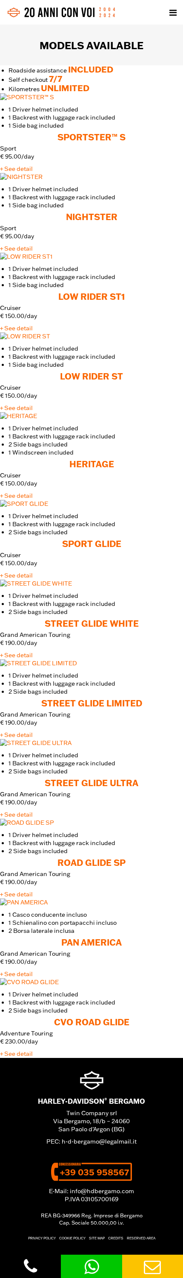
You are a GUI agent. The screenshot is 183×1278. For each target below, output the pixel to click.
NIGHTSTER (91, 216)
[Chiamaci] (30, 1266)
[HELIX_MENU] (173, 12)
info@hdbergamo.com (102, 1191)
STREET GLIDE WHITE (92, 623)
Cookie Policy (72, 1238)
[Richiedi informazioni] (152, 1266)
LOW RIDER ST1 (91, 296)
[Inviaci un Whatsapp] (91, 1266)
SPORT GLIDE (91, 543)
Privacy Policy (42, 1238)
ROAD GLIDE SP (91, 862)
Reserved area (141, 1238)
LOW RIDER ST (91, 376)
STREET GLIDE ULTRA (91, 782)
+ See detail (16, 169)
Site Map (97, 1238)
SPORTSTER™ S (91, 136)
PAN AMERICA (91, 942)
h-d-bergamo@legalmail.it (99, 1141)
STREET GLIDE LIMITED (91, 703)
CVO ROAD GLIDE (91, 1021)
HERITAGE (91, 463)
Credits (115, 1238)
